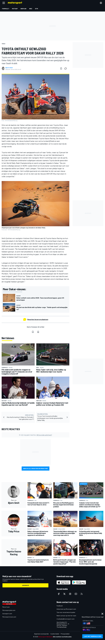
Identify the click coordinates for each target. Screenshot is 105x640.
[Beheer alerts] (38, 332)
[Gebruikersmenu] (101, 3)
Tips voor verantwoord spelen (66, 612)
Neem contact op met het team (66, 615)
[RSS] (82, 594)
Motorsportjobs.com (8, 610)
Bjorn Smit (9, 67)
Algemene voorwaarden (41, 634)
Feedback (60, 606)
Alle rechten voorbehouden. (62, 637)
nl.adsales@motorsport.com (65, 619)
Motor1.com (6, 607)
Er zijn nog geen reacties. (35, 435)
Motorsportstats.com (9, 617)
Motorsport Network (45, 637)
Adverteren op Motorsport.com (66, 609)
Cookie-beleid (54, 634)
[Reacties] (66, 68)
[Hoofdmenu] (3, 3)
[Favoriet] (61, 68)
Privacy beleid (65, 634)
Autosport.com (7, 613)
